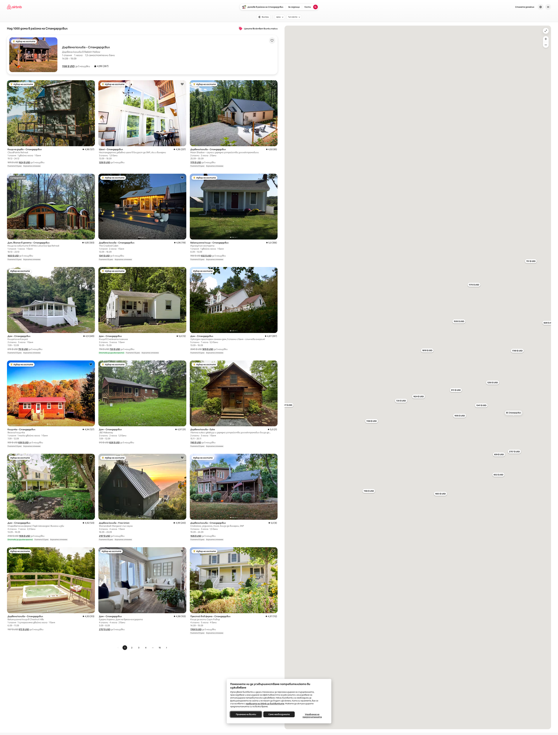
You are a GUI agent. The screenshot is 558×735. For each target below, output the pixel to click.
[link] (118, 647)
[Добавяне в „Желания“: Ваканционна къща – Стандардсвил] (273, 177)
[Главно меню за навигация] (548, 7)
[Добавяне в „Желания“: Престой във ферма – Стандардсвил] (273, 551)
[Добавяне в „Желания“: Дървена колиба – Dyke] (273, 364)
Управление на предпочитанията (312, 715)
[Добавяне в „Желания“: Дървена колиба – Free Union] (182, 457)
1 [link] (124, 647)
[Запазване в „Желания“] (272, 40)
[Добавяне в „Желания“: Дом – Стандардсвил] (90, 270)
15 (160, 647)
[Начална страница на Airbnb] (14, 7)
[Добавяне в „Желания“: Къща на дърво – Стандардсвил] (90, 84)
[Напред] (166, 647)
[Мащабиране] (546, 39)
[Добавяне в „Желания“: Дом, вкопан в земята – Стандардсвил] (90, 177)
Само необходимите (279, 714)
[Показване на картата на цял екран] (546, 31)
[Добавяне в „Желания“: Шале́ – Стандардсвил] (182, 84)
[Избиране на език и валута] (540, 7)
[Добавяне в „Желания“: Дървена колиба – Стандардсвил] (273, 84)
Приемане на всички (246, 714)
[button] (68, 66)
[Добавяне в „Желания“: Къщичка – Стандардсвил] (90, 364)
